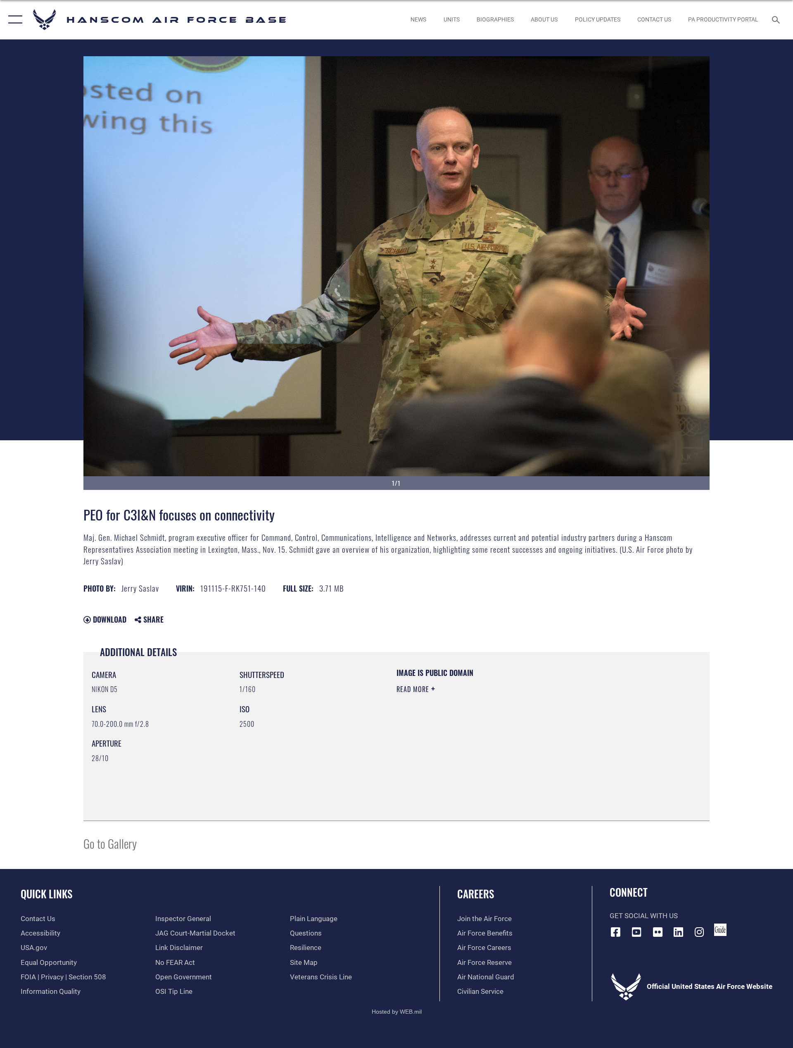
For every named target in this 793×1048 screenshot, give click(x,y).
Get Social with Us (644, 916)
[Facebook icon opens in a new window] (616, 932)
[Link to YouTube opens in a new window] (636, 932)
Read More (413, 689)
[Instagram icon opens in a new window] (699, 932)
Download (108, 619)
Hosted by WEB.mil (397, 1011)
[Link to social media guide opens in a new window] (720, 930)
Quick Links (46, 893)
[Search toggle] (776, 19)
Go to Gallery (110, 843)
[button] (13, 19)
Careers (475, 893)
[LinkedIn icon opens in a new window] (678, 932)
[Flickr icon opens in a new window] (657, 932)
